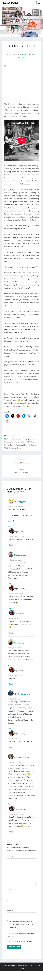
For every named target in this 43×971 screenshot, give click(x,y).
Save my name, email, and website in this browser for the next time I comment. (22, 924)
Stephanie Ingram (21, 757)
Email (9, 900)
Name (10, 889)
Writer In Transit (14, 717)
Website (10, 910)
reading (19, 445)
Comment (11, 856)
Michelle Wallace (20, 694)
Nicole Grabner (10, 2)
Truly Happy (18, 502)
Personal (10, 436)
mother (12, 445)
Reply (10, 526)
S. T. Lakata (18, 555)
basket (32, 439)
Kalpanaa (17, 643)
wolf (6, 448)
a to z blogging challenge (17, 439)
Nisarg (21, 968)
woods (11, 448)
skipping (26, 445)
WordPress (29, 965)
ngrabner (27, 54)
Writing (18, 448)
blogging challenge (12, 442)
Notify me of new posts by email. (21, 941)
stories (33, 445)
